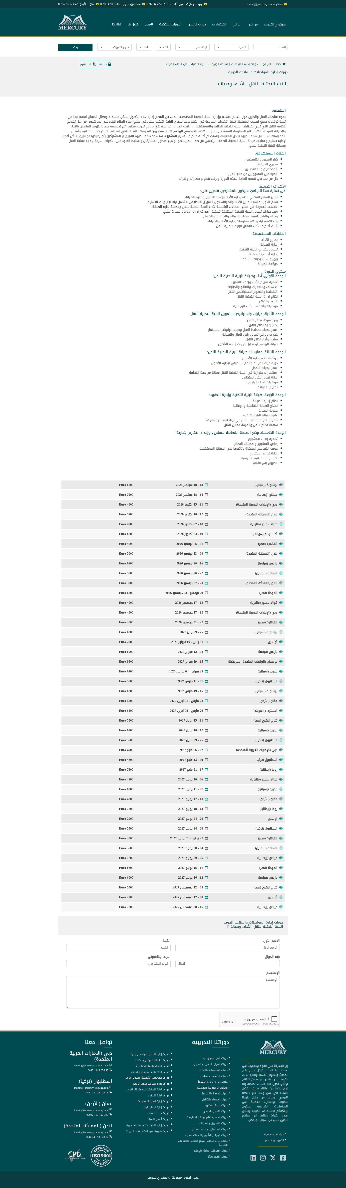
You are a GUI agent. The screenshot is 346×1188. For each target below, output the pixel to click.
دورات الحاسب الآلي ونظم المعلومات (207, 1117)
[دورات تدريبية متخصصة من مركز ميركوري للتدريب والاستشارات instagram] (263, 1158)
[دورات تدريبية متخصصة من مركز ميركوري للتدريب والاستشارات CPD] (74, 1156)
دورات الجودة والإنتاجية (214, 1094)
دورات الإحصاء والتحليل (215, 1100)
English (117, 24)
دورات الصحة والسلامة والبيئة (152, 1066)
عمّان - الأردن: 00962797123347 (76, 4)
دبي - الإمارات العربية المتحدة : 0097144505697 (175, 4)
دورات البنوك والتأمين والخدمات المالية (206, 1135)
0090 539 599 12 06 (97, 1093)
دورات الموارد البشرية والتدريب (210, 1064)
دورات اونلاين (197, 24)
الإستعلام (273, 972)
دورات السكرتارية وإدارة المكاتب (209, 1129)
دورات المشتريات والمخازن (213, 1070)
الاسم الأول (271, 940)
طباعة (103, 64)
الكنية (166, 940)
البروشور (86, 64)
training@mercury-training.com (91, 1066)
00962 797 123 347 (97, 1115)
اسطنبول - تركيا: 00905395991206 (120, 4)
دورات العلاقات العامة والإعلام (211, 1151)
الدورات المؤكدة (170, 24)
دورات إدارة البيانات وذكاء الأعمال (150, 1084)
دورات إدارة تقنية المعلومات (153, 1101)
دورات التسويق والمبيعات (213, 1123)
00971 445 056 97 (98, 1070)
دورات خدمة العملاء (158, 1113)
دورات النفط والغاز (217, 1157)
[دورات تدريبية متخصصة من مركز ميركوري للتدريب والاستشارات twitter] (273, 1158)
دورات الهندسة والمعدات (213, 1076)
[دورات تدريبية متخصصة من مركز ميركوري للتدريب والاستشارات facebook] (283, 1158)
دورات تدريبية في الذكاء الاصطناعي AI (147, 1131)
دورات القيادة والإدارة (215, 1058)
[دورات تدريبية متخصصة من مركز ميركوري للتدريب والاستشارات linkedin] (253, 1158)
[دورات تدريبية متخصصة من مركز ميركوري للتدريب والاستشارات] (73, 22)
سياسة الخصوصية (274, 1134)
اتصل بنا (133, 24)
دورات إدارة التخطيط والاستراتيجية (150, 1054)
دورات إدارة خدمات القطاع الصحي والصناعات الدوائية (203, 1143)
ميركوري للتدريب (275, 24)
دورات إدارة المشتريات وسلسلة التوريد (147, 1090)
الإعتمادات (219, 24)
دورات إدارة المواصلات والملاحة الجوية (147, 1125)
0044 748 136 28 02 (97, 1137)
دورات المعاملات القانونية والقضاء (150, 1072)
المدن (149, 24)
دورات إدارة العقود (158, 1096)
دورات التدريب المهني (215, 1111)
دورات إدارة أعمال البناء (156, 1107)
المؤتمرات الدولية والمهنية (212, 1088)
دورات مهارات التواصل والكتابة (152, 1060)
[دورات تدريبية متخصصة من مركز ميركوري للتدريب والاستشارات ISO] (101, 1156)
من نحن (253, 24)
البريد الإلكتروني (159, 956)
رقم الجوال (272, 956)
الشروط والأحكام (274, 1140)
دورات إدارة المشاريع (216, 1105)
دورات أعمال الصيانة (158, 1119)
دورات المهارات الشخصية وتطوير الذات (147, 1078)
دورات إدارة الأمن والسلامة (212, 1082)
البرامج (236, 24)
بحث (75, 47)
